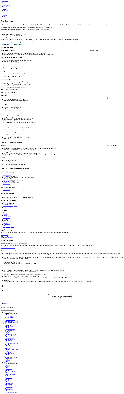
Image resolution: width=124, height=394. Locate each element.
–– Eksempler (9, 316)
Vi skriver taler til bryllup (12, 343)
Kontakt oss (6, 304)
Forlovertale (9, 340)
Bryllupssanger (9, 326)
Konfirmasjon (6, 5)
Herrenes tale (9, 370)
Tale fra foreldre (10, 338)
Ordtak (5, 197)
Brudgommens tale (10, 339)
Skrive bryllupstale (10, 335)
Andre (4, 9)
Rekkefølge (9, 336)
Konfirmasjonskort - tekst (12, 321)
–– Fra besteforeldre (10, 318)
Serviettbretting (6, 190)
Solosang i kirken (10, 353)
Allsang (5, 178)
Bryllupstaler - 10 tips (11, 334)
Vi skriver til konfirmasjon (12, 322)
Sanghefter (5, 182)
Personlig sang (6, 180)
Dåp (4, 7)
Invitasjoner (9, 345)
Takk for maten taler (10, 342)
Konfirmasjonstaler (10, 320)
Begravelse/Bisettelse (11, 374)
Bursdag (8, 365)
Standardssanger (7, 177)
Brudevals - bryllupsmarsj (12, 349)
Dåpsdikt (8, 360)
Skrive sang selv (7, 220)
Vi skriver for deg (7, 175)
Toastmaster (6, 203)
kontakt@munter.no (8, 237)
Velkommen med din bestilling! (8, 248)
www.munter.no (4, 235)
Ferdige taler (6, 196)
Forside (5, 15)
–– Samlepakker (10, 317)
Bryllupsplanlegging (11, 351)
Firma (7, 367)
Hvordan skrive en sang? (9, 181)
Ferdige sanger (6, 176)
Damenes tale (9, 369)
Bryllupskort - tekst (10, 347)
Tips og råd (6, 10)
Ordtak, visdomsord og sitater (10, 206)
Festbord (8, 348)
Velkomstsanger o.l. (10, 329)
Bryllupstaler (9, 333)
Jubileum (8, 366)
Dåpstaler (8, 361)
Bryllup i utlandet (10, 354)
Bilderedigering (6, 184)
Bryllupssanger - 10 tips (11, 327)
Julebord (8, 375)
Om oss (5, 303)
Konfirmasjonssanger (11, 314)
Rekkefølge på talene (8, 204)
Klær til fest (6, 225)
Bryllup (5, 6)
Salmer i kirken (9, 352)
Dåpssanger (9, 358)
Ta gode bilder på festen (8, 227)
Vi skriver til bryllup (10, 330)
